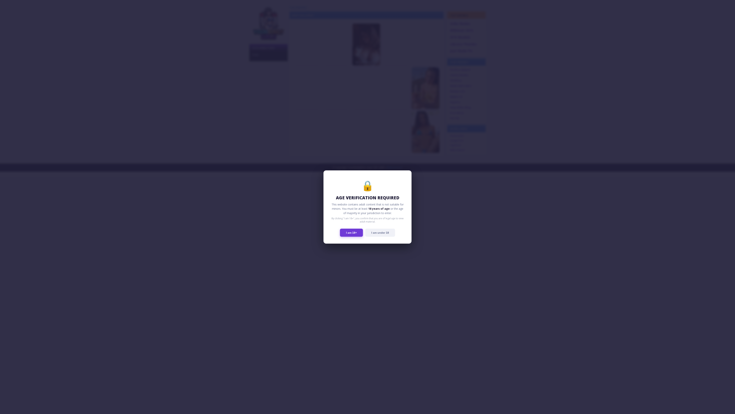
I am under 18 (380, 232)
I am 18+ (351, 232)
